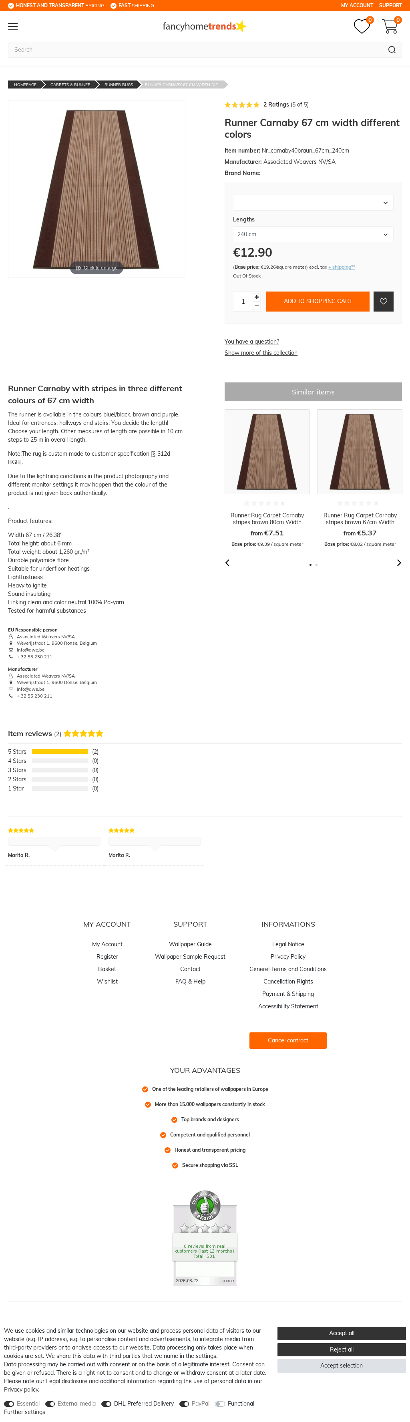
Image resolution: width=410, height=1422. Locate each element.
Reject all (342, 1349)
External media (77, 1403)
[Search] (392, 50)
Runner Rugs (119, 84)
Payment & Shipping (288, 994)
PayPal (200, 1403)
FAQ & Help (190, 981)
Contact (190, 969)
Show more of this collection (261, 352)
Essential (28, 1403)
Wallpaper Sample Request (190, 956)
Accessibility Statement (288, 1006)
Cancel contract (288, 1040)
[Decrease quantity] (257, 306)
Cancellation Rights (288, 981)
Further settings (24, 1412)
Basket (107, 969)
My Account (357, 5)
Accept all (341, 1333)
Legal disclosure (66, 1381)
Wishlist (107, 981)
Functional (241, 1403)
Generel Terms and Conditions (288, 969)
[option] (267, 478)
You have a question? (252, 341)
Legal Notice (288, 944)
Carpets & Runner (70, 84)
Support (390, 5)
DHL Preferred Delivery (144, 1403)
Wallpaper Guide (190, 944)
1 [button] (311, 565)
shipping (136, 5)
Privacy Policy (288, 956)
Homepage (25, 84)
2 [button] (317, 565)
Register (107, 956)
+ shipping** (341, 267)
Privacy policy (21, 1389)
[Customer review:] (205, 1237)
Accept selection (341, 1365)
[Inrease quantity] (257, 297)
